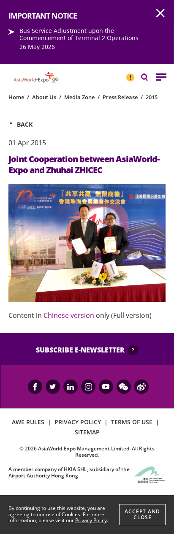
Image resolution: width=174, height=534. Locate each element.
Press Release (120, 97)
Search (148, 76)
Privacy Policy (91, 520)
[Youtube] (106, 386)
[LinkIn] (70, 386)
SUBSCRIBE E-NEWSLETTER (80, 350)
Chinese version (69, 315)
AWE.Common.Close (160, 13)
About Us (44, 97)
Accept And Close (142, 514)
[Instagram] (88, 386)
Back (25, 124)
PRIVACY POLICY (77, 422)
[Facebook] (35, 386)
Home (16, 97)
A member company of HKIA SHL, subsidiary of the (69, 472)
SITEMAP (87, 432)
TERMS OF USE (131, 422)
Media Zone (79, 97)
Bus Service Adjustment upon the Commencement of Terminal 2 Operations (79, 34)
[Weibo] (141, 386)
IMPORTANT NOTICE (130, 74)
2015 (152, 97)
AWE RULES (28, 422)
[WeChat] (124, 386)
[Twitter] (53, 386)
